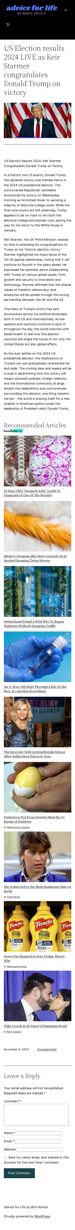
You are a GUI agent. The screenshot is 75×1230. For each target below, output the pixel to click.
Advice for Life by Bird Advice (26, 1207)
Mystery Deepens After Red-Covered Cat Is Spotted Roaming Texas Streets (35, 558)
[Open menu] (66, 10)
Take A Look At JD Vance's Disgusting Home (35, 1026)
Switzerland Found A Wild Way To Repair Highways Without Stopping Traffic (34, 623)
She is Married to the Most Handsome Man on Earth (37, 889)
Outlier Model (13, 897)
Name (9, 1133)
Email (9, 1141)
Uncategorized (47, 1049)
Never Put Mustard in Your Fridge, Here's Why (34, 958)
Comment (12, 1101)
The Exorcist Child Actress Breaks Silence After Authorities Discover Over (34, 754)
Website (10, 1149)
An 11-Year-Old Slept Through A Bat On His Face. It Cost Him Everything (35, 688)
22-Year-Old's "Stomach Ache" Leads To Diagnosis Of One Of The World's (32, 493)
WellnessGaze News (17, 966)
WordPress (42, 1216)
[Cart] (8, 24)
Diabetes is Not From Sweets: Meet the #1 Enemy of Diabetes (34, 819)
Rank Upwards (14, 1031)
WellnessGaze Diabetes (18, 827)
